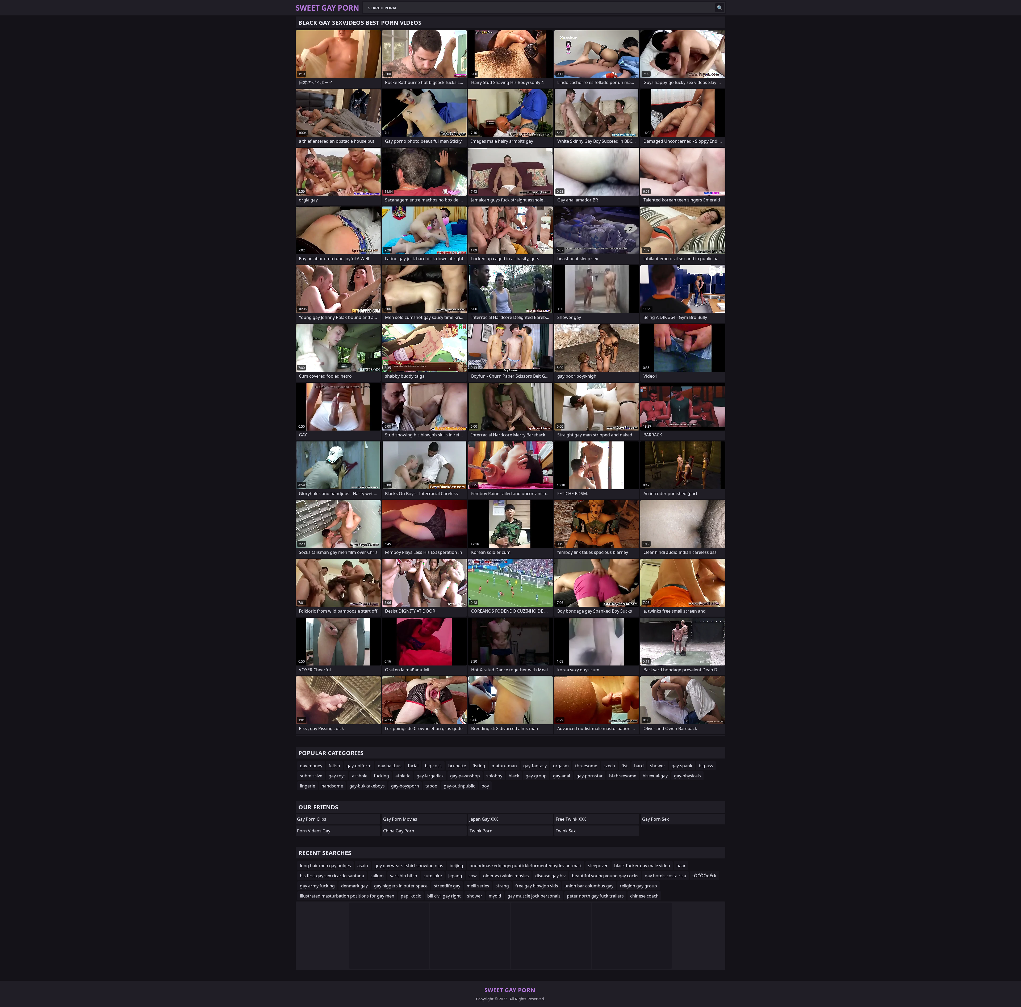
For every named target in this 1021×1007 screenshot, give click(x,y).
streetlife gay (447, 886)
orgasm (561, 766)
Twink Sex (566, 831)
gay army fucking (317, 886)
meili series (478, 886)
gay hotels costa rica (665, 876)
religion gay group (638, 886)
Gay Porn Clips (311, 819)
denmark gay (354, 886)
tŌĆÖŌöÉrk (704, 876)
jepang (455, 876)
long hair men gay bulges (325, 866)
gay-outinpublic (459, 786)
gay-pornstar (589, 776)
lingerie (307, 786)
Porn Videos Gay (313, 831)
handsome (332, 786)
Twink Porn (481, 831)
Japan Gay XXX (484, 819)
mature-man (504, 766)
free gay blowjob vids (536, 886)
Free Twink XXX (571, 819)
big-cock (433, 766)
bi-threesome (622, 776)
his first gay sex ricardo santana (332, 876)
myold (495, 896)
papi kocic (411, 896)
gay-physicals (687, 776)
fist (624, 766)
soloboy (494, 776)
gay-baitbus (389, 766)
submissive (311, 776)
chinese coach (644, 896)
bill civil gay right (444, 896)
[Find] (719, 7)
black (514, 776)
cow (472, 876)
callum (377, 876)
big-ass (706, 766)
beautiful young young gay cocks (605, 876)
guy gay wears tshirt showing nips (408, 866)
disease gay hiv (550, 876)
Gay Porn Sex (655, 819)
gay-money (311, 766)
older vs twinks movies (506, 876)
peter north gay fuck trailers (595, 896)
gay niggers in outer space (401, 886)
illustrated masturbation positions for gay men (347, 896)
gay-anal (561, 776)
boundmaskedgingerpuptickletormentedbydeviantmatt (526, 866)
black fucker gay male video (642, 866)
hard (639, 766)
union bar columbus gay (588, 886)
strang (502, 886)
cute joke (433, 876)
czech (609, 766)
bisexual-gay (655, 776)
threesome (586, 766)
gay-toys (337, 776)
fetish (334, 766)
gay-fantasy (535, 766)
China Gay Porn (398, 831)
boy (485, 786)
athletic (402, 776)
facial (413, 766)
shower (657, 766)
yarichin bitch (403, 876)
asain (362, 866)
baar (681, 866)
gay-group (536, 776)
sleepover (598, 866)
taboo (431, 786)
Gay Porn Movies (400, 819)
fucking (381, 776)
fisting (478, 766)
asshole (359, 776)
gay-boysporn (405, 786)
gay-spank (682, 766)
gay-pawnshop (465, 776)
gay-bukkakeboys (367, 786)
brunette (457, 766)
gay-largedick (430, 776)
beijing (456, 866)
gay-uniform (358, 766)
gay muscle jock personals (534, 896)
